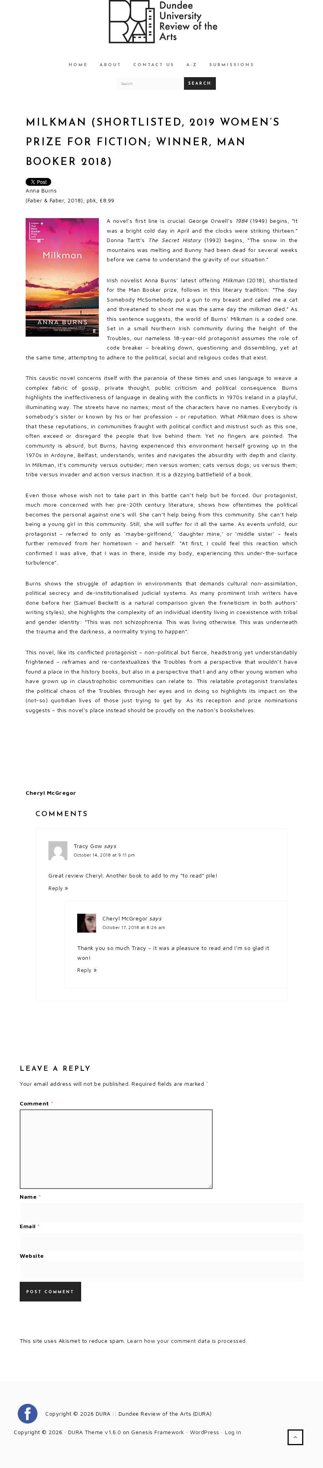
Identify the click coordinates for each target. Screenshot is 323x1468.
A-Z (191, 65)
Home (78, 65)
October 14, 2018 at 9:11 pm (104, 854)
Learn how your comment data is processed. (187, 1340)
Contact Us (153, 65)
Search (200, 83)
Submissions (231, 65)
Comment (37, 1103)
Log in (233, 1432)
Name (30, 1196)
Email (30, 1226)
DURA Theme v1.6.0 (94, 1432)
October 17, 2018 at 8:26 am (133, 927)
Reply (55, 888)
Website (32, 1255)
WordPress (204, 1432)
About (110, 65)
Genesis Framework (157, 1432)
